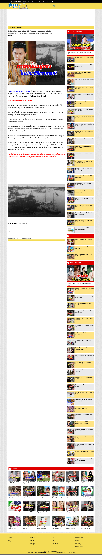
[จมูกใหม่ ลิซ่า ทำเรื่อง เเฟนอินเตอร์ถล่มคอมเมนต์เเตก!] (70, 446)
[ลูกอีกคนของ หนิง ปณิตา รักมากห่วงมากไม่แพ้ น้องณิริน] (43, 491)
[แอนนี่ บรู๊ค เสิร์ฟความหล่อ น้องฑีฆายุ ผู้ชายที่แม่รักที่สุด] (70, 342)
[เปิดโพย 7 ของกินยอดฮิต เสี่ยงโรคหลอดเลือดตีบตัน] (70, 242)
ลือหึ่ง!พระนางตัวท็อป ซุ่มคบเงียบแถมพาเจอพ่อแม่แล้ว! (86, 512)
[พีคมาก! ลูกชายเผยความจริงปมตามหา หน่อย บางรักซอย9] (70, 74)
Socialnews (43, 1)
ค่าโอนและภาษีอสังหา (79, 537)
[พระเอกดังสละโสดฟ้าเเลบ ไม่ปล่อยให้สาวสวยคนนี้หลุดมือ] (70, 313)
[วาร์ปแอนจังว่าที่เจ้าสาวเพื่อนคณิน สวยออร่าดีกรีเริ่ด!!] (70, 320)
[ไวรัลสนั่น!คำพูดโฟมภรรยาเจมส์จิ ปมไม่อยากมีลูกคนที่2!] (58, 476)
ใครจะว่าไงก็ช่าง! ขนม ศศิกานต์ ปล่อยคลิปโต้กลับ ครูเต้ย (58, 527)
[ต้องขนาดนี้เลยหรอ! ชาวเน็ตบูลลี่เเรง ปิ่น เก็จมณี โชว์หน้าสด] (70, 185)
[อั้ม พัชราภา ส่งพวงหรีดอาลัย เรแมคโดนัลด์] (70, 141)
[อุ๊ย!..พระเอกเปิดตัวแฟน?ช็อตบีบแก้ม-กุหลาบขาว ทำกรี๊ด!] (70, 365)
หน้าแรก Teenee (11, 535)
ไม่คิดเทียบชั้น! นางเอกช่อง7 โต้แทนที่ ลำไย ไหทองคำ (14, 482)
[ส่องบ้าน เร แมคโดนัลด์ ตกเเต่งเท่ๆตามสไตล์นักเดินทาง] (87, 521)
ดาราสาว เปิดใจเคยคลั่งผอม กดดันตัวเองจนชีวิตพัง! (28, 497)
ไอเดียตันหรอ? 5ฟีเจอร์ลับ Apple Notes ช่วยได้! (42, 527)
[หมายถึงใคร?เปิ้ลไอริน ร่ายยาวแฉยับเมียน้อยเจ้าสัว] (87, 476)
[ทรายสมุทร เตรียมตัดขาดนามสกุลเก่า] (29, 521)
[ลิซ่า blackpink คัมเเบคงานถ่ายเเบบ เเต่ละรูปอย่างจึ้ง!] (70, 372)
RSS (70, 552)
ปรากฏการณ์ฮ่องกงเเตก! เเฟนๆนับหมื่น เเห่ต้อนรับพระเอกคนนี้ (83, 459)
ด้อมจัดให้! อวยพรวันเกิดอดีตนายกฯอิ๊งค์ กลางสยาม (14, 527)
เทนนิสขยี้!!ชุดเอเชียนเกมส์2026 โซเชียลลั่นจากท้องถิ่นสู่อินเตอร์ (84, 169)
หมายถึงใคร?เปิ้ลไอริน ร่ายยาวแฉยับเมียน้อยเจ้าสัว (87, 482)
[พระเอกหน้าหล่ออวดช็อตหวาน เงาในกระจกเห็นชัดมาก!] (70, 305)
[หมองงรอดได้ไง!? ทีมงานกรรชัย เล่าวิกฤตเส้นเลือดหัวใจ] (70, 178)
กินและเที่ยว (32, 543)
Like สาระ (24, 1)
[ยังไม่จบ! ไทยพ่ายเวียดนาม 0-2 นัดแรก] (43, 476)
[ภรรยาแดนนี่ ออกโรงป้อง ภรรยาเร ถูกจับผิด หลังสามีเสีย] (70, 207)
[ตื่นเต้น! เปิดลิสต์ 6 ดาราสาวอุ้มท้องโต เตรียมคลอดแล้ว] (80, 273)
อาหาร (36, 1)
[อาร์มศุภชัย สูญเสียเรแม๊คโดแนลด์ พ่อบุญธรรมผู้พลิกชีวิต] (70, 148)
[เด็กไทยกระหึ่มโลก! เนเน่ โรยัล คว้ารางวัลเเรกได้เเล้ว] (70, 200)
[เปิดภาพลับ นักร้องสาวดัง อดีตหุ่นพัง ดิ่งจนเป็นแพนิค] (70, 291)
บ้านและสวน (54, 541)
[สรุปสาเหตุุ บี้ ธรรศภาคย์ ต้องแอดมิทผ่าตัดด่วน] (14, 491)
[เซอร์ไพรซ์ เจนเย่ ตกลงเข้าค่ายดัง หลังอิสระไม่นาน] (72, 491)
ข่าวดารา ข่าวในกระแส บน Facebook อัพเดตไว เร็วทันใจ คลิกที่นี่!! (20, 238)
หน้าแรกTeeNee (11, 33)
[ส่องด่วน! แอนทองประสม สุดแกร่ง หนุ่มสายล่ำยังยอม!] (70, 387)
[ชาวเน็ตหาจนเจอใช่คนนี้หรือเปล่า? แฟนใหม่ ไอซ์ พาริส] (70, 335)
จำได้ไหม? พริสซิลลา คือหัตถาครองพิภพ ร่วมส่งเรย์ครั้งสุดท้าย (84, 348)
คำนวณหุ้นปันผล (78, 541)
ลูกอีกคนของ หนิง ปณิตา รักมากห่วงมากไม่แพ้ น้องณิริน (43, 497)
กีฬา (28, 1)
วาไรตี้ (9, 541)
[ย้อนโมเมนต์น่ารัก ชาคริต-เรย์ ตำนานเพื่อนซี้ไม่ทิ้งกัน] (70, 439)
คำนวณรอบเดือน (78, 543)
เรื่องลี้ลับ (32, 540)
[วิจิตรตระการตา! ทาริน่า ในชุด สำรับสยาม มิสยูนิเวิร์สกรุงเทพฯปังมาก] (70, 409)
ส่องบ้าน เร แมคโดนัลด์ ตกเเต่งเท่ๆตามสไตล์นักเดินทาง (87, 527)
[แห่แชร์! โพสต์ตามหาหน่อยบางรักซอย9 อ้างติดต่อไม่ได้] (58, 506)
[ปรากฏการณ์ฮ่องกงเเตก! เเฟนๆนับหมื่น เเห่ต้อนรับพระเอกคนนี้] (70, 461)
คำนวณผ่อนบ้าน (78, 540)
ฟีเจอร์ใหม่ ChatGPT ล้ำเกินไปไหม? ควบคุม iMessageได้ (87, 497)
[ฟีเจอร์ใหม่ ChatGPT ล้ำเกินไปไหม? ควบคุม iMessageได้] (87, 491)
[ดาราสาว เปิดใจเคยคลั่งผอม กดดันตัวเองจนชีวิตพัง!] (29, 491)
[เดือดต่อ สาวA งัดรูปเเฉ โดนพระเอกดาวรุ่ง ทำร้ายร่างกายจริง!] (70, 119)
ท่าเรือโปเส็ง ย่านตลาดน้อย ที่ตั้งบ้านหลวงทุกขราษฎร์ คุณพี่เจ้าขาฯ (38, 33)
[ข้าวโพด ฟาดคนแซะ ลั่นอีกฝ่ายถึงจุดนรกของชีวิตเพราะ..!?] (29, 476)
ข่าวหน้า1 (15, 1)
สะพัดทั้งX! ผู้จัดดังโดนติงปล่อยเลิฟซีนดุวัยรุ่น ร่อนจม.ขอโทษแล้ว (84, 161)
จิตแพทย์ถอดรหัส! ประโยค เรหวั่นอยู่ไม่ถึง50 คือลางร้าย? (43, 512)
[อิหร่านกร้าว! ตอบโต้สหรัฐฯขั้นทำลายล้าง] (14, 506)
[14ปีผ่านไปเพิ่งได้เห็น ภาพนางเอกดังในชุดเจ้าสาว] (70, 394)
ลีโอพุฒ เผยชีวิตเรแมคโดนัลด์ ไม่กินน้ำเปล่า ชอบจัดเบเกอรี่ (83, 213)
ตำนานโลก (22, 33)
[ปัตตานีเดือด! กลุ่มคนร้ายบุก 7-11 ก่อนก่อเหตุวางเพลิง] (70, 89)
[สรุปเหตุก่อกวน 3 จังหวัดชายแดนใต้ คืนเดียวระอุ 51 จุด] (70, 67)
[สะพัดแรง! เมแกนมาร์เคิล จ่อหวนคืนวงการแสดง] (72, 476)
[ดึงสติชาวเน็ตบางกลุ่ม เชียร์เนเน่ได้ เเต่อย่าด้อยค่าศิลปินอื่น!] (70, 104)
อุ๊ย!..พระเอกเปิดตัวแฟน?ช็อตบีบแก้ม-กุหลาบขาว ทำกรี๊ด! (83, 363)
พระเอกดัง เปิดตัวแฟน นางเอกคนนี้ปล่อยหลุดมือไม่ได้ (72, 527)
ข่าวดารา (10, 1)
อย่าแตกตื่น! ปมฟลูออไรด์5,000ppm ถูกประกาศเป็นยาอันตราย (84, 228)
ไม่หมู (32, 1)
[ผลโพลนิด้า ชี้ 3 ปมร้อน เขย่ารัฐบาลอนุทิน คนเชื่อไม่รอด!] (70, 59)
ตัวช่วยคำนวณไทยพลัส (79, 546)
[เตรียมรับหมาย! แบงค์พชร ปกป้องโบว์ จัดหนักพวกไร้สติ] (72, 506)
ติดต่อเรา (73, 552)
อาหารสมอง (17, 33)
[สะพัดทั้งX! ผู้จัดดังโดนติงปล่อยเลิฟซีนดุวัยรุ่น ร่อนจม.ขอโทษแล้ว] (70, 163)
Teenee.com (55, 551)
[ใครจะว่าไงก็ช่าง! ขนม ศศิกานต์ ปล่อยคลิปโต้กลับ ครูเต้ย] (58, 521)
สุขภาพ (9, 544)
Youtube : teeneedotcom (32, 552)
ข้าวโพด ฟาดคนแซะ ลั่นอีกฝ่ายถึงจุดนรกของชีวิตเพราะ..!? (29, 482)
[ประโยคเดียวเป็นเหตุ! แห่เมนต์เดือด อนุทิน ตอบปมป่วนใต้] (80, 42)
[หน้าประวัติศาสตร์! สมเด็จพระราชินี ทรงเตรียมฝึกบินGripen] (70, 133)
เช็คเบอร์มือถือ (55, 543)
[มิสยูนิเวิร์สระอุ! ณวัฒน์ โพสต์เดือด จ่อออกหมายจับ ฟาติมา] (70, 96)
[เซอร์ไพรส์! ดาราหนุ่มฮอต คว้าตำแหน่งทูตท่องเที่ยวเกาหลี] (70, 298)
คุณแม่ (53, 538)
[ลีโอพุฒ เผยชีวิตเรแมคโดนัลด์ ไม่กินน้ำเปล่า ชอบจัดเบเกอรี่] (70, 215)
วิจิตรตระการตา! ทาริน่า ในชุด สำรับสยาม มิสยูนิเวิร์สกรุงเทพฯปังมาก (84, 407)
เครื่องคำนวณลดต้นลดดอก (79, 535)
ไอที (53, 540)
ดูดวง (53, 544)
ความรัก (53, 535)
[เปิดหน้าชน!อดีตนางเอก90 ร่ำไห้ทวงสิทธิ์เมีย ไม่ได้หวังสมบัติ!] (70, 156)
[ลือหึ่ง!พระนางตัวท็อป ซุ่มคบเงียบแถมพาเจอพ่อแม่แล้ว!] (87, 506)
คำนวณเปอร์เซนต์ (78, 538)
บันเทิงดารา (10, 537)
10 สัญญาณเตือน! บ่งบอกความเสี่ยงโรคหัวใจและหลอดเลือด (58, 497)
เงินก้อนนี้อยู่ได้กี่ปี (78, 544)
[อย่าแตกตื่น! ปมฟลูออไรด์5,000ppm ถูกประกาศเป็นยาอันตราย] (70, 230)
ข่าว (9, 538)
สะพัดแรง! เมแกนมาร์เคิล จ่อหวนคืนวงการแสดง (71, 482)
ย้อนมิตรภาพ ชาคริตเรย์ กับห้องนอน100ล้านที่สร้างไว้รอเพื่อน (82, 422)
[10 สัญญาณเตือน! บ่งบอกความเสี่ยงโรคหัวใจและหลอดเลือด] (58, 491)
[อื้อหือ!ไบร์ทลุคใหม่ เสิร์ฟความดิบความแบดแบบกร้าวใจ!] (70, 357)
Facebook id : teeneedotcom (53, 552)
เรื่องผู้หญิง (32, 544)
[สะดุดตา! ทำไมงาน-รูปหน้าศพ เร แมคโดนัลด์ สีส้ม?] (70, 379)
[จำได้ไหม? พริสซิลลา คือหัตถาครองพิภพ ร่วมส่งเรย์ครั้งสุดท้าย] (70, 350)
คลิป (9, 540)
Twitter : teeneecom (64, 552)
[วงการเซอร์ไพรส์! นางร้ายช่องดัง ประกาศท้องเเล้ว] (70, 416)
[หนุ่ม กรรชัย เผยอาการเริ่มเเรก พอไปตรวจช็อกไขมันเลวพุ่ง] (70, 126)
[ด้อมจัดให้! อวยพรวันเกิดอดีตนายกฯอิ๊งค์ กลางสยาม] (14, 521)
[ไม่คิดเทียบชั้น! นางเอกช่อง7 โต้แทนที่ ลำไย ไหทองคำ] (14, 476)
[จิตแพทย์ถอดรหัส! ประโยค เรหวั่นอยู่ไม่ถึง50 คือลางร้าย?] (43, 506)
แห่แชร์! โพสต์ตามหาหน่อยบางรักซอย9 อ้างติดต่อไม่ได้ (57, 512)
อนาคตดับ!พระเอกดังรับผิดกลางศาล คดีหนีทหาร (29, 512)
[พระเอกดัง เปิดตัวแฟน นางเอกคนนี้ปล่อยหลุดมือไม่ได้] (72, 521)
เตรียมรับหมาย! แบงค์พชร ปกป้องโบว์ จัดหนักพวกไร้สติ (72, 512)
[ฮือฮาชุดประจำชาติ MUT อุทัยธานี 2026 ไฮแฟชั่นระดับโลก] (70, 402)
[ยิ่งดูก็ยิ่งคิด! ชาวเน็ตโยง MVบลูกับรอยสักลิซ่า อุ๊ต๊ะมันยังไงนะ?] (70, 222)
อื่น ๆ (53, 1)
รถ (39, 1)
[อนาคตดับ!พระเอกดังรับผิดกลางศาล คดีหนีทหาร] (29, 506)
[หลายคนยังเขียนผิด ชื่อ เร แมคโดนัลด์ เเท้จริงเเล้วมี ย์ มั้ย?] (70, 193)
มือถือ (31, 541)
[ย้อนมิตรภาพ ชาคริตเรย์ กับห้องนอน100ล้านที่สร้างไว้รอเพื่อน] (70, 424)
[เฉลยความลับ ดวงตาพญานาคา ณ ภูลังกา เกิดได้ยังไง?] (70, 256)
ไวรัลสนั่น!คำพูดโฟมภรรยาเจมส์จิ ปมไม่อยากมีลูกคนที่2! (58, 482)
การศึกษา (48, 1)
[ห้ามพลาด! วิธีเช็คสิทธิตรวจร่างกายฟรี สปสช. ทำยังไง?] (70, 249)
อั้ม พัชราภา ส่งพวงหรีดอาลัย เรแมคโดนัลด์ (84, 139)
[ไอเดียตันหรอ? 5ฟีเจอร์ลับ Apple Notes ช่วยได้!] (43, 521)
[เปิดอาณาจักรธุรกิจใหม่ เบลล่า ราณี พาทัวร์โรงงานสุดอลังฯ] (70, 111)
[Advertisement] (51, 17)
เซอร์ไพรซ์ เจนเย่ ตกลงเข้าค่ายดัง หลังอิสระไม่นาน (72, 497)
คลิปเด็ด (19, 1)
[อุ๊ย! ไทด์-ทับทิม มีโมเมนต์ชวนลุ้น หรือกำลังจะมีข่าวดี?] (70, 328)
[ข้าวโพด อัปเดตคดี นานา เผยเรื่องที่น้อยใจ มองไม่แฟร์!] (70, 82)
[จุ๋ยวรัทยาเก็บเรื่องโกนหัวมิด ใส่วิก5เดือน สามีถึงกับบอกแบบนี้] (70, 431)
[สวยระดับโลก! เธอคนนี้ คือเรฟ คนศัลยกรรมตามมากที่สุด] (70, 453)
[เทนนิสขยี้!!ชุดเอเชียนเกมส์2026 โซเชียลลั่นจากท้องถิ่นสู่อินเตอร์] (70, 170)
